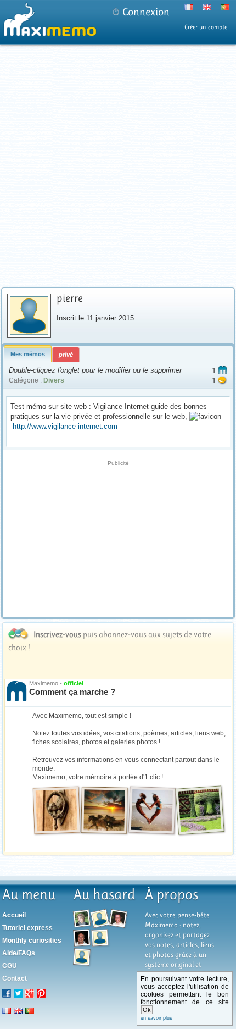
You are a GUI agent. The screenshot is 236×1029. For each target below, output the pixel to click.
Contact (14, 978)
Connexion (146, 11)
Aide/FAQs (18, 953)
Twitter (18, 993)
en (18, 1010)
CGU (9, 966)
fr (6, 1010)
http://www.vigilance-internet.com (65, 426)
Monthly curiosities (31, 940)
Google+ (29, 993)
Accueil (14, 915)
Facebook (6, 993)
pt (29, 1010)
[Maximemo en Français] (184, 9)
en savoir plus (156, 1018)
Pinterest (41, 993)
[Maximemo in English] (202, 9)
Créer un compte (205, 27)
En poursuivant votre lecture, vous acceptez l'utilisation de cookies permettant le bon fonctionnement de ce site (185, 998)
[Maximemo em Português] (220, 9)
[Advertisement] (118, 166)
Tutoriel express (27, 928)
